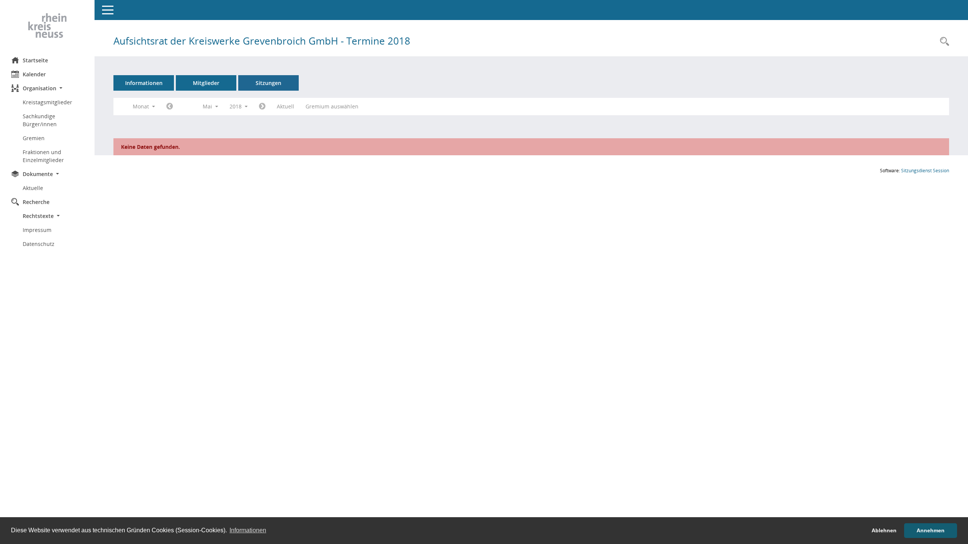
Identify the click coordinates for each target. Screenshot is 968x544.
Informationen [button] (248, 530)
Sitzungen (268, 83)
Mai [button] (208, 106)
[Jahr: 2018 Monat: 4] (169, 106)
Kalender (34, 74)
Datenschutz (38, 243)
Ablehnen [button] (884, 530)
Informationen (144, 83)
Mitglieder (206, 83)
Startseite (35, 60)
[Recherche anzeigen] (942, 42)
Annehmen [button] (931, 530)
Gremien (34, 138)
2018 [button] (236, 106)
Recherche (36, 202)
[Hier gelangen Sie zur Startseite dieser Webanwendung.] (47, 25)
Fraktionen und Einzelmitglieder (43, 156)
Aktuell (285, 106)
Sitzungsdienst (925, 170)
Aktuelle (33, 188)
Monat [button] (141, 106)
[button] (47, 88)
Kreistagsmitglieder (47, 102)
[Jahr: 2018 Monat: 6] (262, 106)
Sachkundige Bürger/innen (40, 120)
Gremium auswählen (332, 106)
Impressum (37, 229)
